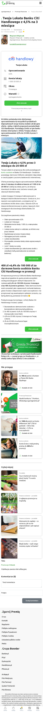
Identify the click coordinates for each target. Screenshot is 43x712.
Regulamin (5, 624)
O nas (4, 617)
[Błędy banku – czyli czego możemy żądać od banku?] (9, 548)
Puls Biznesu (6, 690)
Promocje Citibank (8, 565)
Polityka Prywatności (9, 632)
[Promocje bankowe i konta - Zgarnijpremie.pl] (18, 3)
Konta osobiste (23, 373)
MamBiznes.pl (7, 665)
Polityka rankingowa (9, 628)
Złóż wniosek (21, 103)
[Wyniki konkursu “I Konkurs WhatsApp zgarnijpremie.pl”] (9, 403)
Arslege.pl (5, 674)
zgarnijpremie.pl (6, 11)
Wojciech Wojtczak (17, 36)
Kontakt (5, 621)
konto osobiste (6, 172)
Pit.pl (3, 657)
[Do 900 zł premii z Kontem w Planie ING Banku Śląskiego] (9, 380)
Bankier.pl (5, 654)
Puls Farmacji (6, 682)
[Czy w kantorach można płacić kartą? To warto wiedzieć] (9, 480)
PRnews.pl (5, 669)
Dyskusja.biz (6, 661)
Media (4, 643)
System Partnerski (8, 686)
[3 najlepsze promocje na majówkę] (9, 503)
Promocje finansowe (21, 11)
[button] (18, 94)
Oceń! (20, 32)
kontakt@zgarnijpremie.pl (18, 44)
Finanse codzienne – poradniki (28, 496)
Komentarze (18, 29)
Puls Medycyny (7, 678)
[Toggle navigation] (40, 3)
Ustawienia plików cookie (11, 640)
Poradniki (22, 473)
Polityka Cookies (8, 636)
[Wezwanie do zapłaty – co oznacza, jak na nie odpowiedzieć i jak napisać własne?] (9, 526)
